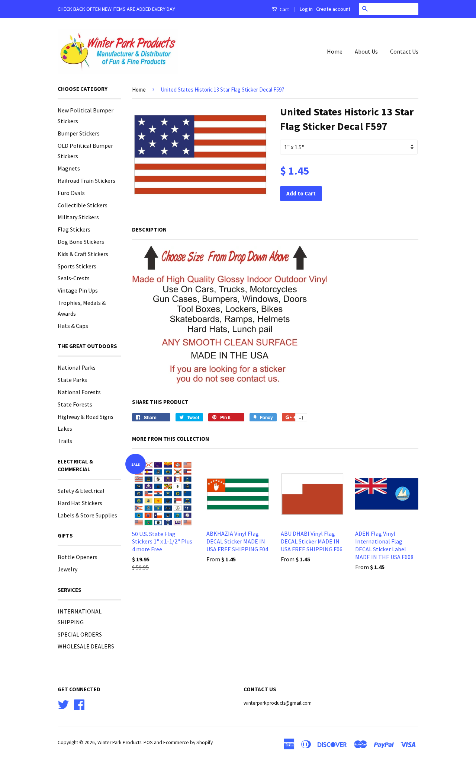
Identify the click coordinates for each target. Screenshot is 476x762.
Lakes (65, 428)
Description (149, 229)
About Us (366, 51)
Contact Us (404, 51)
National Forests (79, 392)
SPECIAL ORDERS (80, 634)
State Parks (72, 379)
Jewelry (67, 569)
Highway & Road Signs (85, 416)
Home (334, 51)
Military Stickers (78, 217)
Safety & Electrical (81, 490)
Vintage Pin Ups (78, 290)
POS (148, 742)
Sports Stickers (77, 266)
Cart (284, 9)
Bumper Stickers (79, 133)
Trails (65, 440)
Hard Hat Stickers (80, 503)
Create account (333, 9)
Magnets (69, 168)
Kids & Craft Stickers (83, 254)
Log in (306, 9)
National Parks (77, 367)
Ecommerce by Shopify (188, 742)
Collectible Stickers (82, 205)
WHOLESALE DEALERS (86, 646)
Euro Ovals (71, 193)
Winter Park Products (119, 742)
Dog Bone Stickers (81, 241)
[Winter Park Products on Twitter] (63, 704)
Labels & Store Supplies (87, 515)
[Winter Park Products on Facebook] (79, 704)
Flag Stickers (74, 229)
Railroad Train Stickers (86, 180)
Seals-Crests (74, 278)
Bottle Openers (77, 557)
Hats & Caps (73, 325)
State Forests (75, 404)
